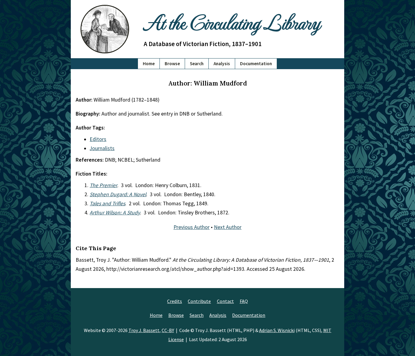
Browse (172, 63)
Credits (174, 301)
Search (197, 63)
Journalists (102, 148)
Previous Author (191, 227)
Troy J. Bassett (144, 330)
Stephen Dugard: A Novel (118, 194)
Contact (225, 301)
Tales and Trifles (107, 203)
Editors (98, 139)
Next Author (228, 227)
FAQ (244, 301)
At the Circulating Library (232, 21)
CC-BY (168, 330)
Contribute (199, 301)
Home (149, 63)
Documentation (256, 63)
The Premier (103, 185)
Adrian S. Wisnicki (277, 330)
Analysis (222, 63)
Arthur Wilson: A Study (115, 212)
